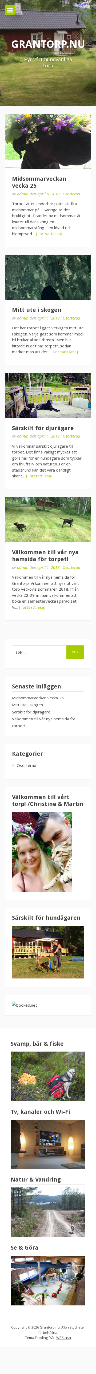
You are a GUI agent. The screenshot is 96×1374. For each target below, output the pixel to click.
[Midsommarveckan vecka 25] (48, 141)
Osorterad (71, 193)
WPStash (63, 1337)
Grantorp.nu (48, 44)
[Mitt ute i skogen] (48, 277)
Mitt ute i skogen (36, 309)
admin (23, 193)
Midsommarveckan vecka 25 (38, 697)
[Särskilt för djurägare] (48, 395)
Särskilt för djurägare (43, 428)
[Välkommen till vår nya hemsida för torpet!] (48, 519)
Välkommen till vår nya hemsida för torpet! (45, 555)
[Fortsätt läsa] (49, 233)
